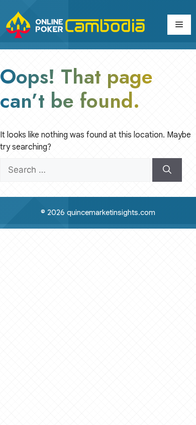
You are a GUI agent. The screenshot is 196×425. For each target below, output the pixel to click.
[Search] (167, 170)
